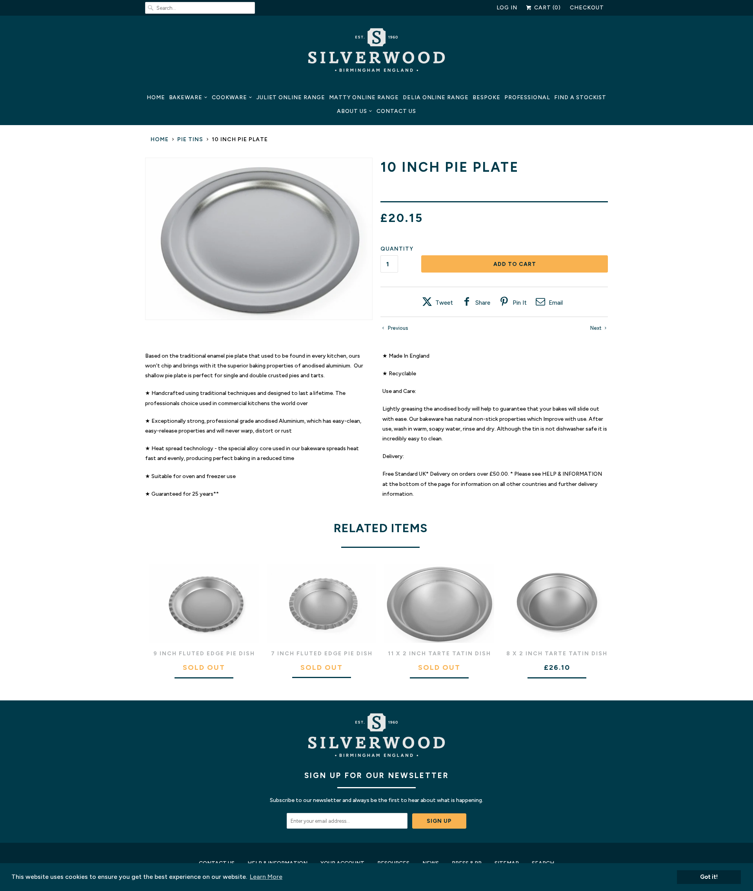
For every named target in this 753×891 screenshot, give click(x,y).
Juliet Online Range (290, 97)
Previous (397, 328)
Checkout (587, 7)
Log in (507, 7)
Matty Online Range (364, 97)
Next (596, 328)
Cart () (547, 7)
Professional (527, 97)
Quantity (396, 248)
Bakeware (186, 97)
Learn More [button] (266, 876)
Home (156, 97)
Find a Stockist (580, 97)
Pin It (520, 302)
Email (556, 302)
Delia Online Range (436, 97)
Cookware (229, 97)
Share (482, 302)
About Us (352, 111)
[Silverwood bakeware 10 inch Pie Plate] (259, 239)
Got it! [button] (709, 876)
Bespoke (486, 97)
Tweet (444, 302)
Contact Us (396, 111)
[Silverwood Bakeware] (376, 52)
